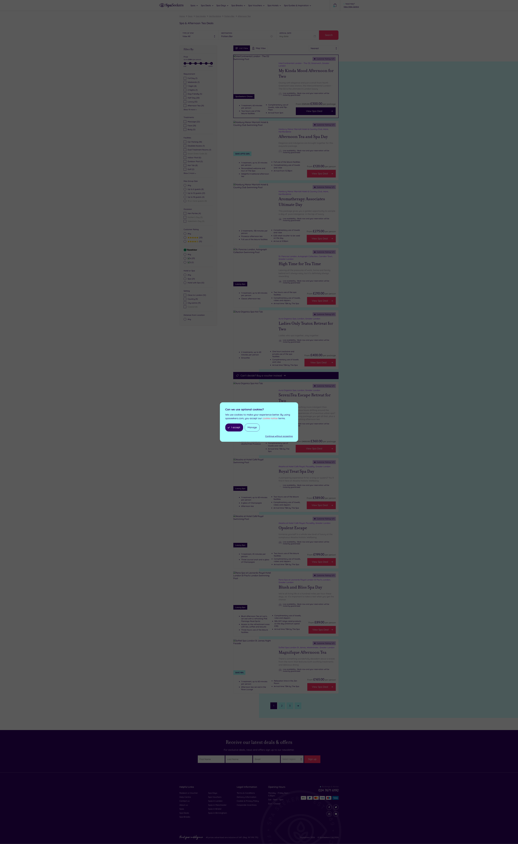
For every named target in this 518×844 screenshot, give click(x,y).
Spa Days (212, 793)
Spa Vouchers (214, 797)
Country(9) (193, 299)
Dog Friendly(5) (195, 94)
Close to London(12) (197, 295)
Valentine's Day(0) (196, 221)
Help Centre (185, 797)
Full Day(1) (192, 78)
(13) (200, 241)
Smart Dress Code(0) (197, 153)
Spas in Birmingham (217, 813)
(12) (196, 282)
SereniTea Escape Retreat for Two (305, 398)
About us (183, 805)
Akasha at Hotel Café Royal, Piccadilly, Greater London (304, 466)
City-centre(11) (194, 303)
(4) (196, 197)
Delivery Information (246, 797)
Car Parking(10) (195, 142)
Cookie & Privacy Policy (248, 801)
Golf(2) (191, 169)
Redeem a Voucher (188, 793)
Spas (190, 16)
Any (189, 185)
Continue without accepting (279, 436)
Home (182, 16)
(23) (193, 258)
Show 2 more (189, 173)
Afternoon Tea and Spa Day (303, 136)
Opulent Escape (293, 528)
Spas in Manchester (217, 805)
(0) (197, 201)
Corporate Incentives (247, 805)
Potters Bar (229, 16)
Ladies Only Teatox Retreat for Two (306, 326)
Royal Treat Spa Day (296, 471)
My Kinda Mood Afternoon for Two (306, 73)
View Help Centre (351, 7)
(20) (192, 125)
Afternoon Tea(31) (196, 105)
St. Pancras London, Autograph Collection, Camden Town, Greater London (306, 257)
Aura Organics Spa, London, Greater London (299, 318)
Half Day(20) (194, 98)
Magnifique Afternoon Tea (302, 652)
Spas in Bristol (214, 809)
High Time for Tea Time (300, 264)
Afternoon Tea (244, 16)
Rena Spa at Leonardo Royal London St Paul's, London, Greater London (305, 581)
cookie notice (270, 418)
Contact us (184, 801)
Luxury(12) (192, 101)
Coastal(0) (192, 307)
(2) (192, 262)
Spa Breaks (184, 817)
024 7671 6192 (328, 790)
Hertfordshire (215, 16)
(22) (194, 121)
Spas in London (215, 801)
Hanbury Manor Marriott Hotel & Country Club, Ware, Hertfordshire (304, 130)
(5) (191, 129)
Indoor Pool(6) (194, 157)
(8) (196, 189)
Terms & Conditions (246, 793)
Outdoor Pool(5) (195, 161)
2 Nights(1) (192, 90)
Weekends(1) (194, 82)
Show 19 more (189, 109)
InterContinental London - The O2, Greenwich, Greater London (304, 64)
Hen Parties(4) (194, 213)
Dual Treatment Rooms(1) (199, 149)
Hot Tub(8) (193, 165)
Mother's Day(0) (195, 217)
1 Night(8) (192, 86)
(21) (196, 193)
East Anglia (201, 16)
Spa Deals (184, 813)
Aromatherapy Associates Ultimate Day (302, 201)
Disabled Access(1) (196, 146)
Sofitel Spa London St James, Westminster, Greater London (307, 647)
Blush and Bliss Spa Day (300, 587)
